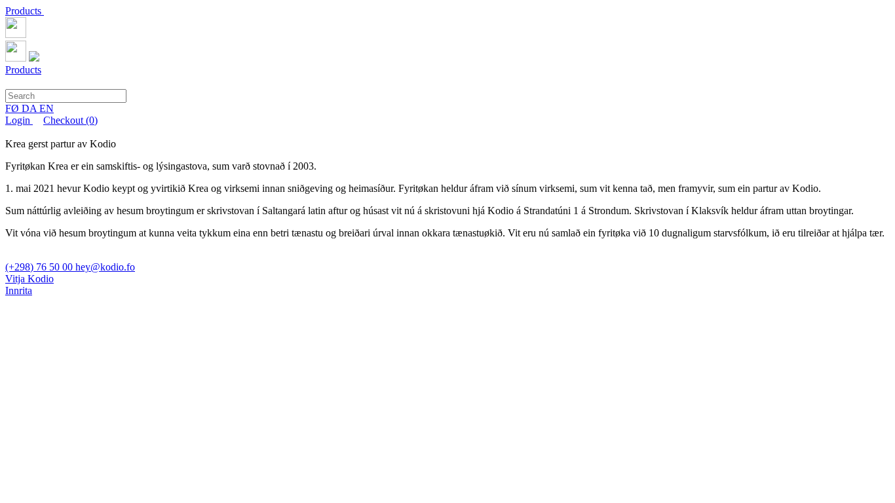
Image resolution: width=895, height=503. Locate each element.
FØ (13, 108)
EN (46, 108)
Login (19, 120)
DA (30, 108)
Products (24, 10)
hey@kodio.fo (105, 266)
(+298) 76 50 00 (40, 266)
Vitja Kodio (29, 278)
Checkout (70, 120)
